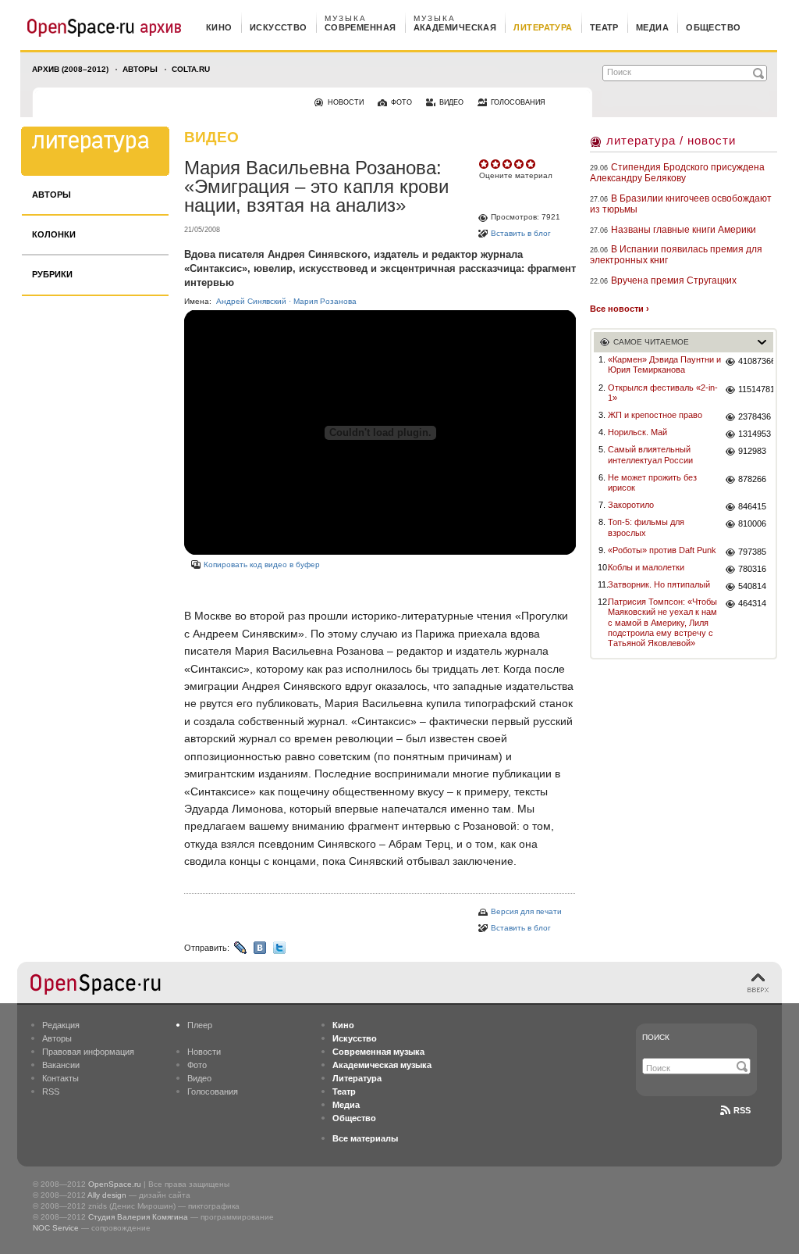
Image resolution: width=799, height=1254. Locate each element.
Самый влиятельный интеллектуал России (650, 454)
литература (542, 27)
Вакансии (61, 1065)
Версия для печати (526, 911)
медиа (652, 27)
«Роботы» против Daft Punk (662, 550)
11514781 (755, 389)
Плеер (199, 1025)
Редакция (61, 1025)
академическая (455, 27)
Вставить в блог (521, 233)
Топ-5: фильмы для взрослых (646, 527)
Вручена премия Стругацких (674, 280)
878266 (752, 479)
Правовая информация (88, 1051)
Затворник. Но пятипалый (659, 584)
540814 (752, 586)
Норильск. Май (637, 432)
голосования (518, 102)
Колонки (54, 234)
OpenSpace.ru (114, 1184)
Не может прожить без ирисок (652, 482)
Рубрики (52, 274)
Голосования (212, 1091)
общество (713, 27)
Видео (199, 1078)
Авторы (140, 69)
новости (346, 102)
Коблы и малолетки (646, 567)
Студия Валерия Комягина (138, 1217)
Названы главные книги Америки (683, 229)
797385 (752, 551)
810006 (752, 523)
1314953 (754, 433)
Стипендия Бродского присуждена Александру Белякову (677, 173)
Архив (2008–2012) (70, 69)
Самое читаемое (651, 342)
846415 (752, 506)
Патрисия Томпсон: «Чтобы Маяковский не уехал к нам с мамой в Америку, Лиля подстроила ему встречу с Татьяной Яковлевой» (662, 622)
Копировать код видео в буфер (262, 564)
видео (451, 102)
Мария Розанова (325, 301)
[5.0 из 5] (485, 164)
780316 (752, 568)
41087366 (755, 361)
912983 (752, 451)
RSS (50, 1091)
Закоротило (631, 504)
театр (604, 27)
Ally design (106, 1195)
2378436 (754, 416)
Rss (742, 1110)
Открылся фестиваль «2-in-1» (663, 392)
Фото (197, 1065)
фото (401, 102)
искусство (278, 27)
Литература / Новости (671, 140)
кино (219, 27)
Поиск (655, 1037)
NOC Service (56, 1228)
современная (360, 27)
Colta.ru (191, 69)
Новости (204, 1051)
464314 (752, 603)
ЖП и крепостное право (655, 415)
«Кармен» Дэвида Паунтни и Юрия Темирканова (664, 364)
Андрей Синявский (251, 301)
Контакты (60, 1078)
